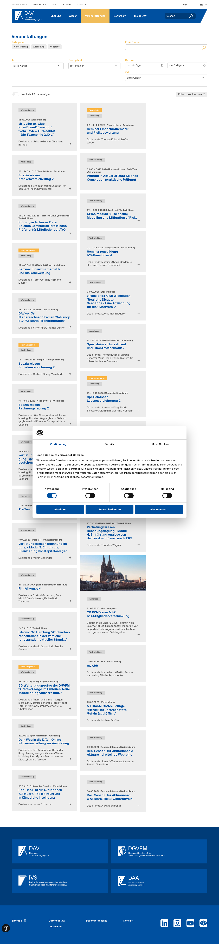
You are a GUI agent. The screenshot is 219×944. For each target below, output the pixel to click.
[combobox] (38, 66)
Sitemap (17, 920)
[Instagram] (177, 924)
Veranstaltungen (95, 16)
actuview (67, 4)
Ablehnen (60, 509)
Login (185, 4)
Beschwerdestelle (96, 920)
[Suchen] (191, 16)
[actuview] (203, 924)
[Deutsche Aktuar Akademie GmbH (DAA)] (159, 881)
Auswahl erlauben (109, 509)
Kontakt (128, 920)
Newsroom (119, 16)
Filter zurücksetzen (190, 94)
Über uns (55, 16)
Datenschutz (57, 920)
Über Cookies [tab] (161, 444)
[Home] (28, 16)
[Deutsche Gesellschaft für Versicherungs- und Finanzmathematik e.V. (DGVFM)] (159, 851)
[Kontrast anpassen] (6, 928)
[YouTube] (190, 924)
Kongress (55, 47)
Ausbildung (38, 47)
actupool (81, 4)
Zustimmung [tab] (58, 444)
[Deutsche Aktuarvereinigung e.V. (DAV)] (60, 851)
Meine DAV (140, 16)
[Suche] (204, 47)
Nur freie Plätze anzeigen (36, 94)
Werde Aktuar (39, 4)
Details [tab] (109, 444)
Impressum (55, 926)
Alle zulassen (158, 509)
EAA (54, 4)
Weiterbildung (21, 47)
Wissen (73, 16)
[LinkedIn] (164, 924)
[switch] (90, 495)
